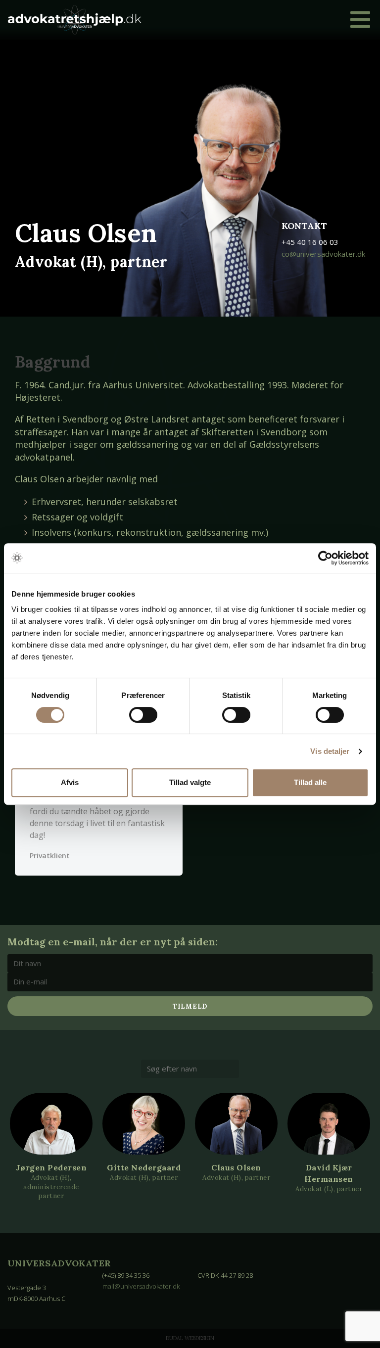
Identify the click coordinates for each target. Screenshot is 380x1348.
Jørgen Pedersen (51, 1167)
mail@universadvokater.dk (141, 1286)
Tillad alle (310, 782)
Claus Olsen (236, 1167)
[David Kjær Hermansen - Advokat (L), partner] (328, 1124)
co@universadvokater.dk (323, 254)
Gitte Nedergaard (144, 1167)
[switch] (143, 715)
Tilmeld (190, 1006)
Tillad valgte (190, 782)
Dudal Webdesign (190, 1338)
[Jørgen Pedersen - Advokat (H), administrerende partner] (51, 1124)
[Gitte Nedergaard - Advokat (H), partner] (143, 1124)
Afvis (70, 782)
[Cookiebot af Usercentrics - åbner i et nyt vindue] (325, 558)
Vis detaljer (329, 751)
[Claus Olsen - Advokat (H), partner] (236, 1124)
